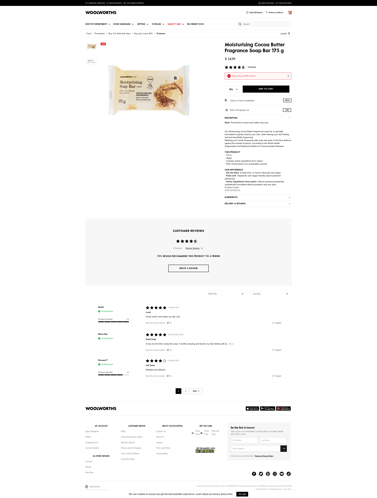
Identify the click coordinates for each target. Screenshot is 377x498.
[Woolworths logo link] (100, 12)
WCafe (88, 467)
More (231, 344)
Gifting (141, 24)
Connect (88, 461)
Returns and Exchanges (131, 448)
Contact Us (161, 431)
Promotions (100, 33)
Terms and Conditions (130, 453)
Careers (159, 442)
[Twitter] (262, 474)
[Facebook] (255, 474)
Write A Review (188, 268)
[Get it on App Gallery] (284, 408)
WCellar (156, 24)
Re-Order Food (195, 24)
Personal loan (215, 432)
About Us (160, 437)
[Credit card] (201, 433)
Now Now (89, 472)
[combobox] (266, 24)
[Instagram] (276, 474)
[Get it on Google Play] (268, 408)
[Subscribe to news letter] (283, 448)
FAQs (123, 431)
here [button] (230, 494)
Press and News (163, 448)
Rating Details (193, 248)
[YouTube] (283, 474)
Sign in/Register (92, 431)
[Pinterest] (269, 474)
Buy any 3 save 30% (143, 33)
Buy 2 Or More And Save (120, 33)
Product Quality (105, 319)
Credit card (206, 432)
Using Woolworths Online (131, 437)
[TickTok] (290, 474)
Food (89, 33)
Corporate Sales (128, 459)
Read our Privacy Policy (264, 456)
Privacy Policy (287, 489)
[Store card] (193, 433)
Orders (88, 437)
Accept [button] (242, 494)
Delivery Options (128, 442)
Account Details (92, 448)
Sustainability (162, 453)
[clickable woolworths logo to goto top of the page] (100, 408)
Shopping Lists (91, 442)
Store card (197, 432)
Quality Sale (174, 24)
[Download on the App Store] (253, 408)
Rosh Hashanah (122, 24)
